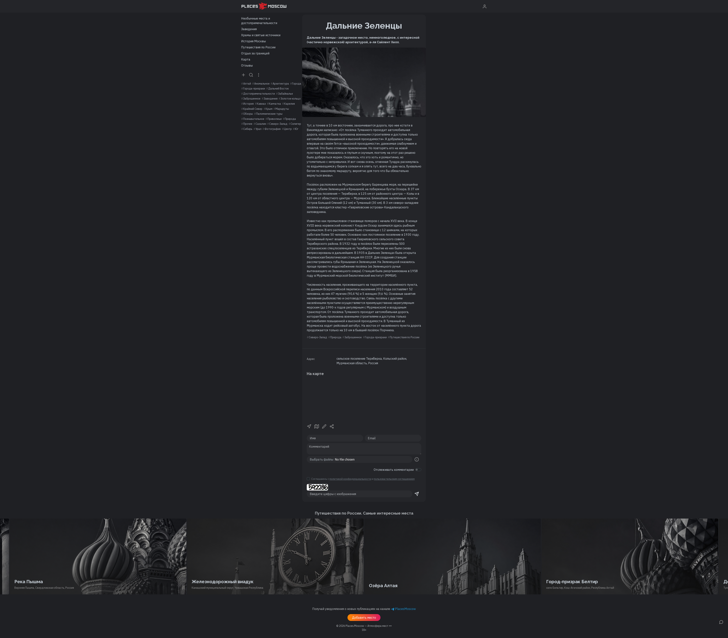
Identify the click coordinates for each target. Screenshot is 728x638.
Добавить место (364, 617)
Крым (269, 109)
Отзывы (247, 65)
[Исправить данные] (324, 426)
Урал (258, 129)
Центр (288, 129)
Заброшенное (251, 98)
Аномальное (262, 83)
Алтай (247, 83)
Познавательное (253, 119)
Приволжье (275, 119)
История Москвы (253, 41)
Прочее (247, 124)
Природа (290, 119)
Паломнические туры (269, 113)
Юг (296, 129)
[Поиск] (251, 74)
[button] (309, 426)
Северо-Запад (278, 124)
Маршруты (282, 109)
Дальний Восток (278, 88)
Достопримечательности (259, 93)
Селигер (296, 124)
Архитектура (281, 83)
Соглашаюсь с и (363, 479)
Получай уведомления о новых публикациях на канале (364, 609)
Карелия (289, 103)
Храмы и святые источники (260, 35)
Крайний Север (252, 109)
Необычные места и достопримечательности (259, 20)
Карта (245, 59)
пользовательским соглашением (394, 479)
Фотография (272, 129)
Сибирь (247, 129)
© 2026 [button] (364, 626)
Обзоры (248, 113)
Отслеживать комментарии (394, 470)
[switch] (418, 469)
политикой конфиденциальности (350, 479)
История (248, 103)
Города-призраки (254, 88)
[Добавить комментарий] (721, 622)
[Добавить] (243, 74)
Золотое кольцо (291, 98)
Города (296, 83)
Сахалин (261, 124)
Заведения (249, 29)
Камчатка (275, 103)
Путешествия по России (258, 47)
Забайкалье (285, 93)
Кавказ (261, 103)
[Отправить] (416, 493)
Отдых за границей (255, 53)
